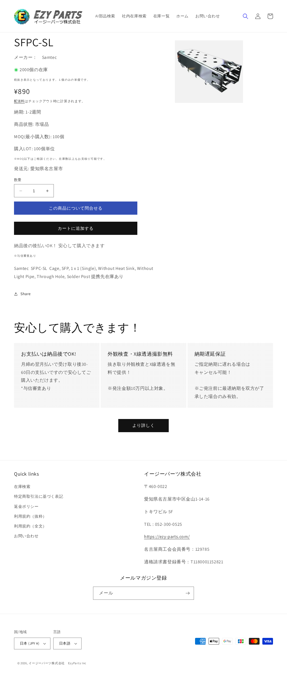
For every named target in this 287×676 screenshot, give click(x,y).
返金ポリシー (26, 506)
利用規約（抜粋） (30, 516)
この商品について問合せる (76, 208)
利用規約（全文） (30, 526)
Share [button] (25, 293)
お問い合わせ (26, 535)
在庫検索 (22, 486)
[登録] (187, 593)
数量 (18, 179)
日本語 (64, 643)
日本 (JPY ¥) (29, 643)
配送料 (19, 101)
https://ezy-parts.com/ (167, 537)
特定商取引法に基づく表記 (38, 496)
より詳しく (143, 425)
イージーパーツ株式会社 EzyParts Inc (59, 663)
